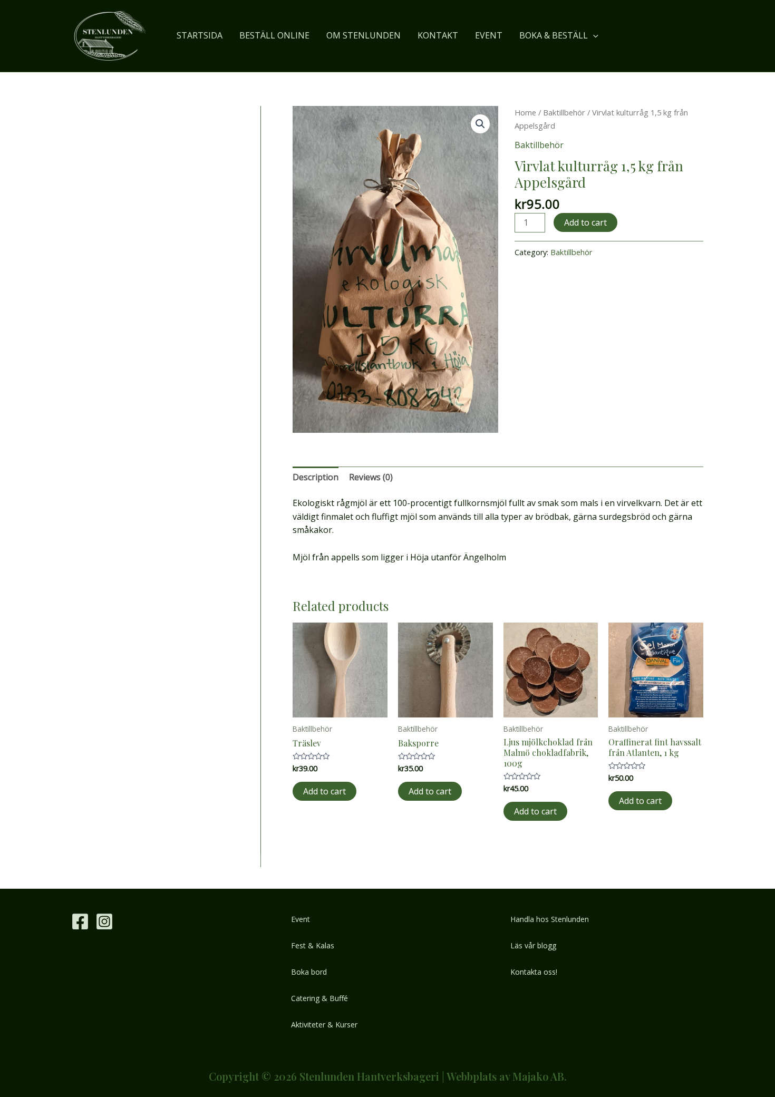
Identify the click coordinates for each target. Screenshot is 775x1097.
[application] (593, 35)
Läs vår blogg (533, 945)
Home (525, 112)
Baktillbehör (564, 112)
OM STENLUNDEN (363, 35)
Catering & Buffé (319, 998)
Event (300, 919)
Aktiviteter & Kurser (324, 1025)
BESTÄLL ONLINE (274, 35)
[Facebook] (80, 921)
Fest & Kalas (312, 945)
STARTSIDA (199, 35)
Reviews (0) (371, 477)
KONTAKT (438, 35)
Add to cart (585, 222)
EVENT (488, 35)
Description (315, 477)
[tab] (315, 478)
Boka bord (309, 972)
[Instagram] (104, 921)
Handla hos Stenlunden (549, 919)
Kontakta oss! (533, 972)
